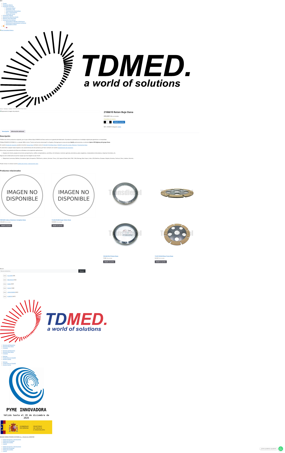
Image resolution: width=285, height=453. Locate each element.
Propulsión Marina (8, 5)
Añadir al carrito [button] (6, 225)
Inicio (1, 108)
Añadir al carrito (119, 122)
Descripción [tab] (5, 131)
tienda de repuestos (11, 145)
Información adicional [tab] (17, 131)
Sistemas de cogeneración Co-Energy (16, 23)
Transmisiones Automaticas (13, 11)
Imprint (5, 444)
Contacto (5, 348)
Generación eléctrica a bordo (10, 17)
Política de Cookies (8, 442)
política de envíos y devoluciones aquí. (28, 163)
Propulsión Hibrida (8, 15)
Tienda (5, 3)
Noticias (5, 356)
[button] (142, 0)
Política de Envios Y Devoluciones (12, 439)
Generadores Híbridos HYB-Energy (15, 21)
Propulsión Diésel (10, 8)
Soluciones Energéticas (9, 20)
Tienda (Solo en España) (9, 358)
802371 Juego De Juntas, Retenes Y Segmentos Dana (72, 145)
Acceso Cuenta (7, 359)
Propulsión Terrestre (8, 6)
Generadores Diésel (11, 24)
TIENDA (6, 108)
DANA (10, 108)
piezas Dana (30, 145)
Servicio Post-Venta (8, 346)
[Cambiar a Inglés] (6, 27)
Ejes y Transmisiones (11, 12)
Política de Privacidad (8, 441)
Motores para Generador (9, 18)
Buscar (2, 268)
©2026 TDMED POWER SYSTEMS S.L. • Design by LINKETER (17, 437)
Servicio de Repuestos (9, 345)
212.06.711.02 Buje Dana (50, 145)
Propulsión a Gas (10, 9)
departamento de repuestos (65, 147)
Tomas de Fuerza (10, 14)
